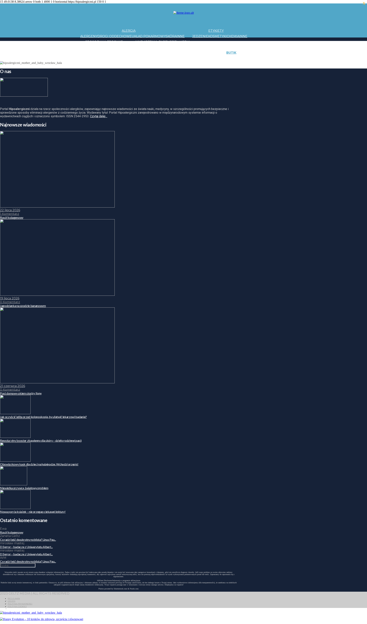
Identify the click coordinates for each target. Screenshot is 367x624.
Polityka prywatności (20, 604)
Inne (181, 36)
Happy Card (109, 58)
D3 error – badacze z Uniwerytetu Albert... (26, 547)
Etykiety (216, 31)
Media (184, 42)
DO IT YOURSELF (189, 58)
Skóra (171, 36)
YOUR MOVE (213, 58)
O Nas (252, 58)
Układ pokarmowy (149, 36)
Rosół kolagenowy (11, 532)
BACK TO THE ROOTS (137, 58)
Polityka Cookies (17, 606)
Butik (231, 53)
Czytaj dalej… (98, 116)
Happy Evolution (147, 53)
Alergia (129, 31)
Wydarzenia (146, 42)
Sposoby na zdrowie (104, 42)
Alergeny (88, 36)
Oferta (11, 601)
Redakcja (265, 58)
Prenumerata (286, 58)
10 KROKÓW (89, 58)
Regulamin (14, 598)
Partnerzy (168, 42)
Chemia (233, 36)
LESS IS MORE (165, 58)
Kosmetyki (217, 36)
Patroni (172, 47)
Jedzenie (200, 36)
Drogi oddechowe (114, 36)
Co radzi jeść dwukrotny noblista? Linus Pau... (28, 539)
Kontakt (269, 53)
